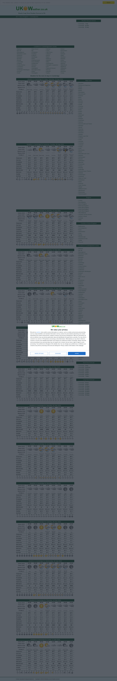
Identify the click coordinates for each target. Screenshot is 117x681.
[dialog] (58, 341)
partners (38, 332)
